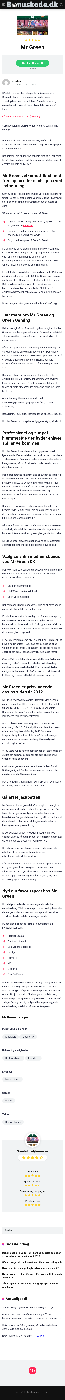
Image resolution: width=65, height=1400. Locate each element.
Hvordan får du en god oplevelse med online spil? (30, 1268)
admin (18, 81)
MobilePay (28, 1036)
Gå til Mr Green (31, 63)
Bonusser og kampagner (32, 1191)
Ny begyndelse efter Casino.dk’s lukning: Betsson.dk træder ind (32, 1276)
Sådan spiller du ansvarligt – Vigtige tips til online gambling (30, 1285)
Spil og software (32, 1181)
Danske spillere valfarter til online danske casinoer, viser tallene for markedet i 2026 (31, 1254)
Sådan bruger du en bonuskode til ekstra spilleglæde (32, 1262)
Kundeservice (32, 1201)
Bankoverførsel (13, 1058)
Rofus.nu (40, 1336)
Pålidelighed (32, 1171)
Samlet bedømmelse (32, 1151)
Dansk (8, 1100)
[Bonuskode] (32, 4)
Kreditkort (10, 1036)
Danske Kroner (13, 1122)
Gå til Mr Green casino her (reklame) (21, 116)
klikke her (28, 225)
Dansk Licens (12, 1079)
